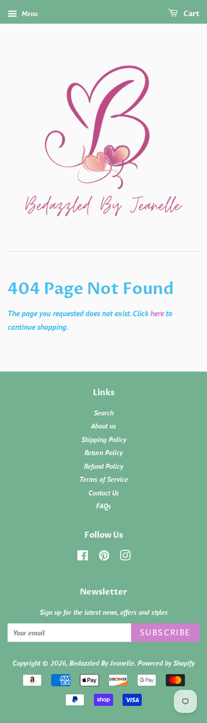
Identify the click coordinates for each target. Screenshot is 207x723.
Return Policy (103, 452)
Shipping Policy (103, 439)
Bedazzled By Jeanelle (101, 663)
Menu (29, 13)
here (157, 313)
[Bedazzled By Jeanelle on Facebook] (82, 557)
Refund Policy (103, 466)
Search (104, 412)
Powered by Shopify (166, 663)
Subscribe (165, 632)
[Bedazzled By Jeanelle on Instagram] (125, 557)
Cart (190, 14)
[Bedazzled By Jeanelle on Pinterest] (104, 557)
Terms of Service (103, 479)
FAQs (103, 506)
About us (103, 425)
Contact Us (103, 492)
